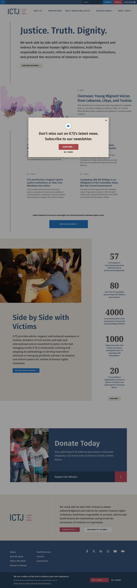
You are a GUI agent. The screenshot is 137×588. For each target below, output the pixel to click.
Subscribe (68, 147)
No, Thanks (68, 152)
